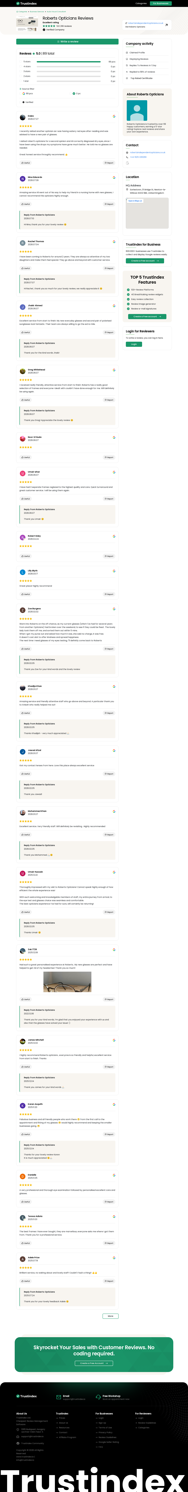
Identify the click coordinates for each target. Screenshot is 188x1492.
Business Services (37, 12)
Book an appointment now (116, 1399)
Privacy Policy (105, 1432)
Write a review (69, 41)
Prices (62, 1418)
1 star (26, 81)
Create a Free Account (92, 1363)
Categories (141, 3)
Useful (27, 163)
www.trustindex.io (25, 1456)
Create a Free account (143, 260)
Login (134, 344)
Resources (64, 1427)
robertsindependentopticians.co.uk (147, 152)
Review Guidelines (107, 1437)
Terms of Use (105, 1427)
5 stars (27, 61)
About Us (63, 1422)
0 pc (78, 93)
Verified (29, 102)
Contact (63, 1432)
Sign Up (102, 1422)
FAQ (101, 1446)
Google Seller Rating (109, 1442)
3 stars (27, 71)
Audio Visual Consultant (56, 12)
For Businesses (160, 3)
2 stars (27, 76)
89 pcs (29, 93)
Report (110, 163)
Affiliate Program (67, 1437)
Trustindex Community (32, 1443)
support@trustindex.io (74, 1399)
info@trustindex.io (25, 1460)
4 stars (27, 66)
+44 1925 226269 (138, 157)
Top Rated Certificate (141, 78)
